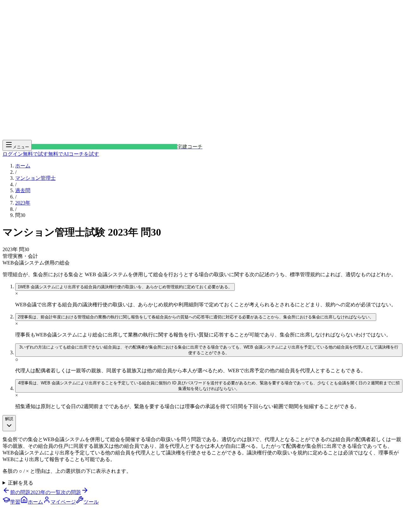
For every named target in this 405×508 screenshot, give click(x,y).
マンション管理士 (35, 178)
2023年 (22, 202)
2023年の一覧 (45, 492)
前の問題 (20, 492)
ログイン (13, 154)
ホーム (22, 165)
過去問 (22, 190)
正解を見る (20, 482)
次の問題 (71, 492)
